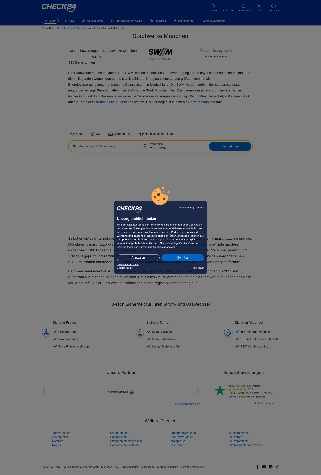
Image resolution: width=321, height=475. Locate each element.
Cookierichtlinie (125, 268)
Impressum (198, 268)
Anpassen (138, 257)
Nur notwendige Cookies (191, 207)
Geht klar (183, 257)
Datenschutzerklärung (128, 264)
